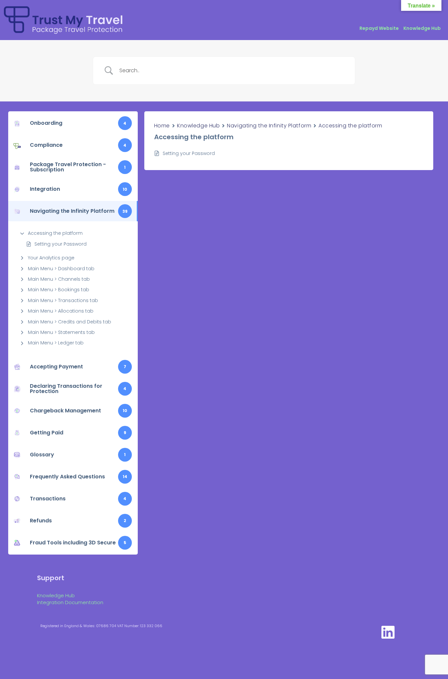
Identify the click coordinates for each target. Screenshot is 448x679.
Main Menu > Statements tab (61, 332)
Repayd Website (379, 28)
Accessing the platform (55, 233)
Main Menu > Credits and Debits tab (69, 321)
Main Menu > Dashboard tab (61, 268)
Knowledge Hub (422, 28)
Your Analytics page (51, 257)
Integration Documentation (70, 602)
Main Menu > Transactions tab (63, 300)
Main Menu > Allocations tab (60, 311)
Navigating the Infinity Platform (269, 125)
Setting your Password (60, 244)
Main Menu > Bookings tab (58, 289)
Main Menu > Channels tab (59, 279)
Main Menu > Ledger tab (56, 343)
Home (162, 125)
